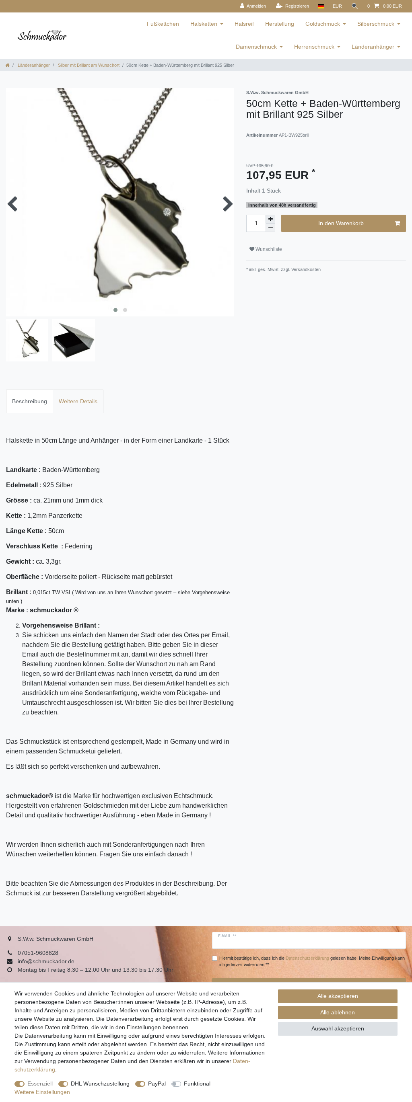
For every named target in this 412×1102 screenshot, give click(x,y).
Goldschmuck (322, 24)
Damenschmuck (256, 46)
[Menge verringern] (270, 228)
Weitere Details (78, 401)
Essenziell (40, 1083)
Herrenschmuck (314, 46)
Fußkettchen (163, 24)
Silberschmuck (375, 24)
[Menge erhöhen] (270, 219)
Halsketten (203, 24)
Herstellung (279, 24)
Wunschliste (268, 249)
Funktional (197, 1083)
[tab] (29, 401)
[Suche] (355, 6)
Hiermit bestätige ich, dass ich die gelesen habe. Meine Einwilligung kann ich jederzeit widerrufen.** (312, 961)
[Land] (320, 6)
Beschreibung (29, 401)
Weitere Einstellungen (42, 1092)
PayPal (157, 1083)
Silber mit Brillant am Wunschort (88, 65)
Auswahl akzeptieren (337, 1028)
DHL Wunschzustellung (100, 1083)
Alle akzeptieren (337, 996)
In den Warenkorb (341, 223)
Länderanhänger (373, 46)
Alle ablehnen (337, 1012)
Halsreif (244, 24)
